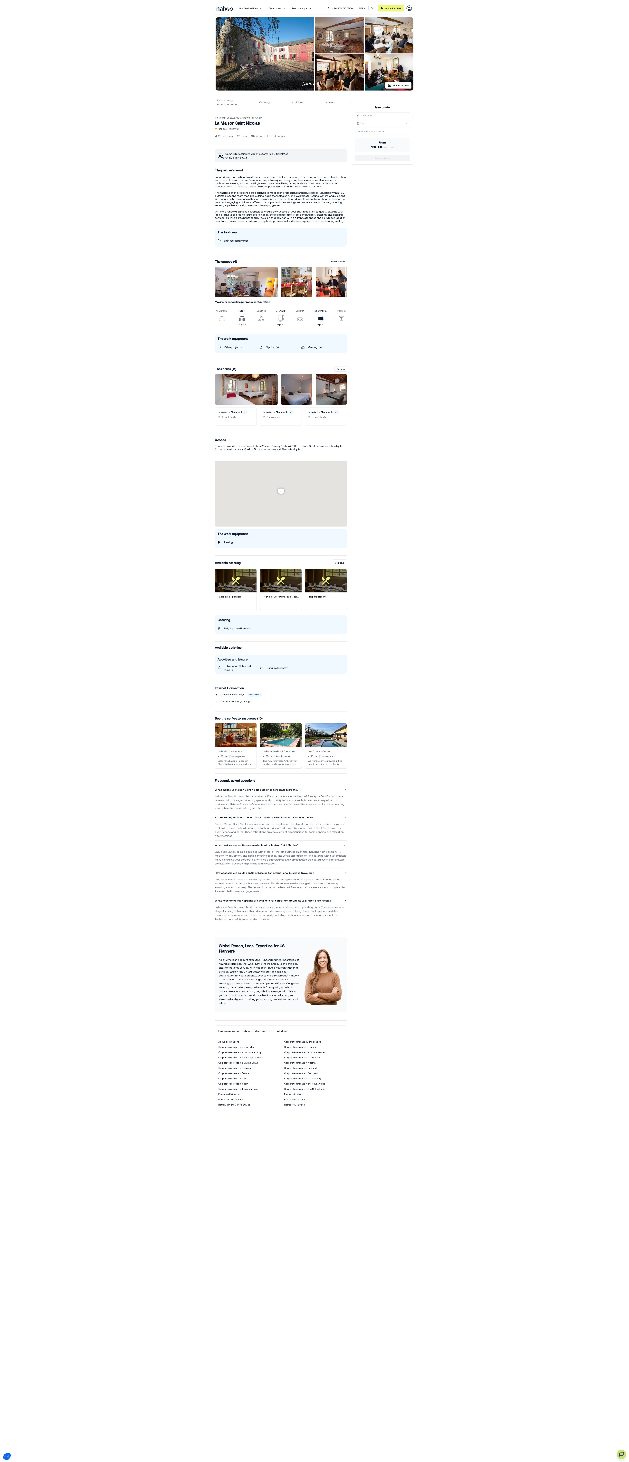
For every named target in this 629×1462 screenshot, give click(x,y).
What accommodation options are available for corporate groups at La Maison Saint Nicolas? (274, 900)
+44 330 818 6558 (342, 8)
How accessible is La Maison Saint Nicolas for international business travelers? (264, 872)
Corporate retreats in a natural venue (304, 1052)
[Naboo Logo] (225, 8)
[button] (7, 1456)
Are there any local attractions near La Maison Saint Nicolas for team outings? (264, 817)
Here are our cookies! (18, 1432)
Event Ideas (274, 8)
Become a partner (302, 8)
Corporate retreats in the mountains (238, 1089)
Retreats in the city (294, 1099)
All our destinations (228, 1041)
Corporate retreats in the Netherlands (304, 1089)
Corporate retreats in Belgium (234, 1068)
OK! (55, 1445)
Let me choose (20, 1445)
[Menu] (409, 8)
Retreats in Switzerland (231, 1099)
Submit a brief (393, 8)
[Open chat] (621, 1454)
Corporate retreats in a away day (236, 1047)
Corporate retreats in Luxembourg (303, 1078)
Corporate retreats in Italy (232, 1078)
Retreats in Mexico (294, 1094)
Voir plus (341, 369)
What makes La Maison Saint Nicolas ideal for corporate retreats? (256, 789)
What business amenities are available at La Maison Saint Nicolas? (257, 845)
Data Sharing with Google (20, 1429)
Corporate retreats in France (233, 1073)
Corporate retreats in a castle (300, 1047)
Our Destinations (248, 8)
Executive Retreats (228, 1094)
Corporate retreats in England (300, 1068)
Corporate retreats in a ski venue (302, 1057)
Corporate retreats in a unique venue (238, 1062)
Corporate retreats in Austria (299, 1062)
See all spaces (338, 261)
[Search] (372, 8)
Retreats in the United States (234, 1104)
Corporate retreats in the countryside (304, 1083)
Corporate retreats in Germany (301, 1073)
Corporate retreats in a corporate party (239, 1052)
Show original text (236, 157)
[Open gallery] (265, 54)
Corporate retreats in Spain (233, 1083)
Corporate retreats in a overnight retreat (240, 1057)
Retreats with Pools (294, 1104)
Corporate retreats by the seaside (302, 1041)
